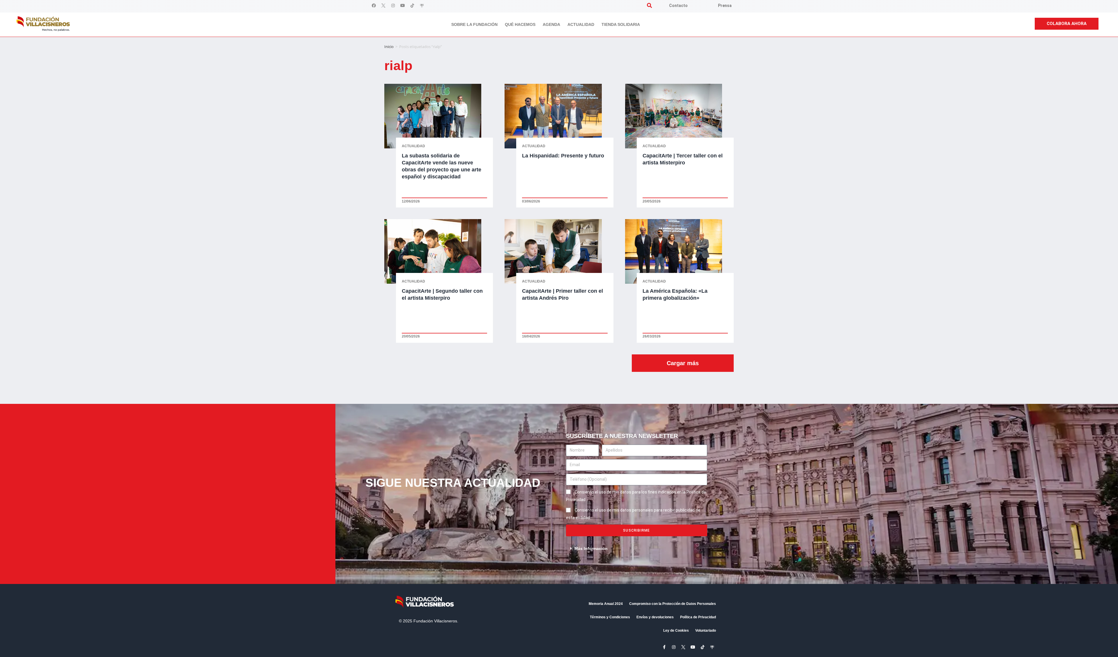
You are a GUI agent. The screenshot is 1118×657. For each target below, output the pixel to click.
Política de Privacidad (698, 617)
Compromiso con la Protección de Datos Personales (672, 604)
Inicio (389, 46)
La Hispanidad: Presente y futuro (563, 156)
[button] (649, 5)
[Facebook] (374, 5)
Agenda (551, 24)
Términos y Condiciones (610, 617)
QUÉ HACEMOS (520, 24)
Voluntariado (705, 630)
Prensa (725, 5)
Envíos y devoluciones (655, 617)
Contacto (678, 5)
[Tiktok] (412, 5)
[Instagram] (393, 5)
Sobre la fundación (474, 24)
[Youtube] (403, 5)
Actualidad (580, 24)
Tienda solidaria (621, 24)
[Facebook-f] (664, 647)
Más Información (591, 548)
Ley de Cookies (676, 630)
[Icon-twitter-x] (383, 5)
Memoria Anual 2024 (606, 604)
